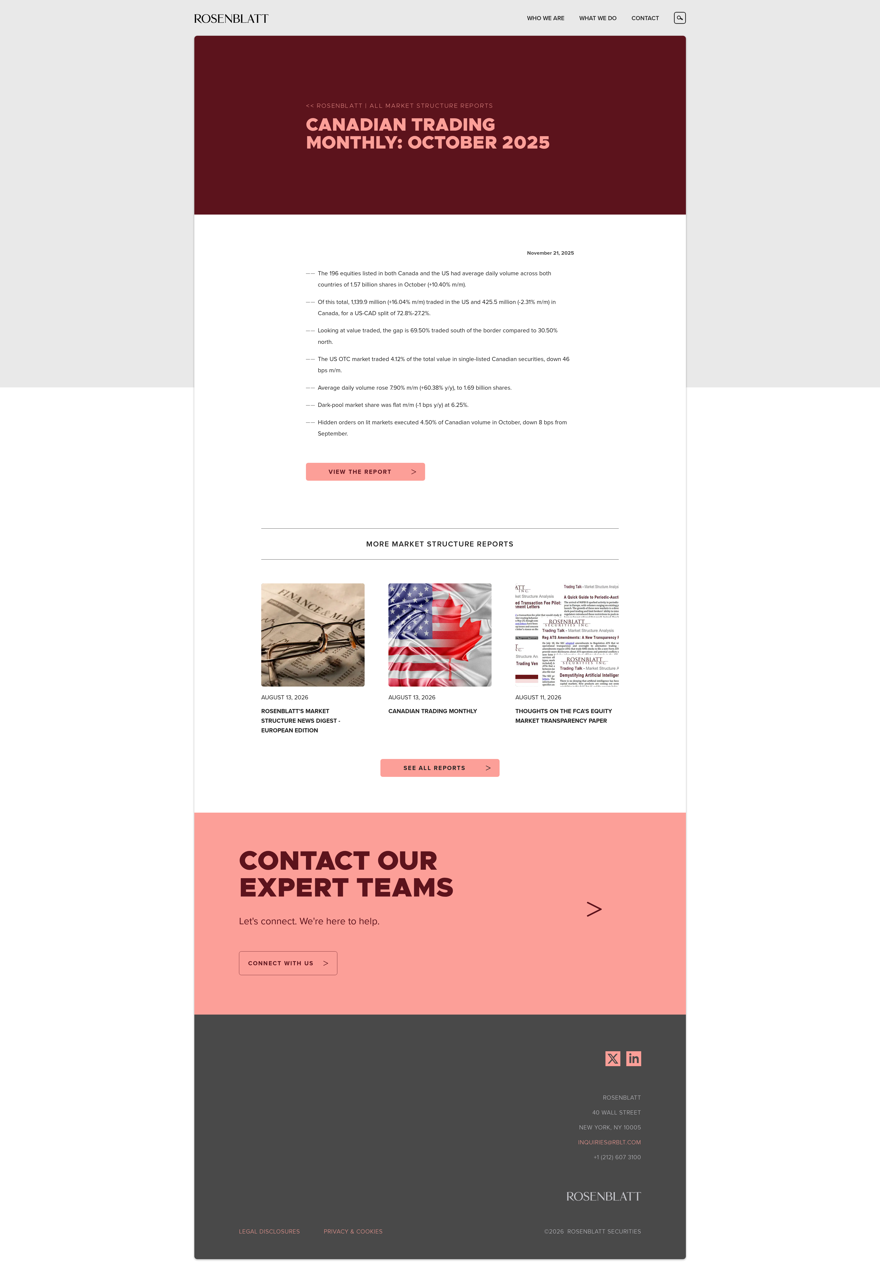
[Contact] (591, 912)
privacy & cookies (353, 1231)
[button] (546, 18)
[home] (231, 18)
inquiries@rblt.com (609, 1142)
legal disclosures (269, 1231)
